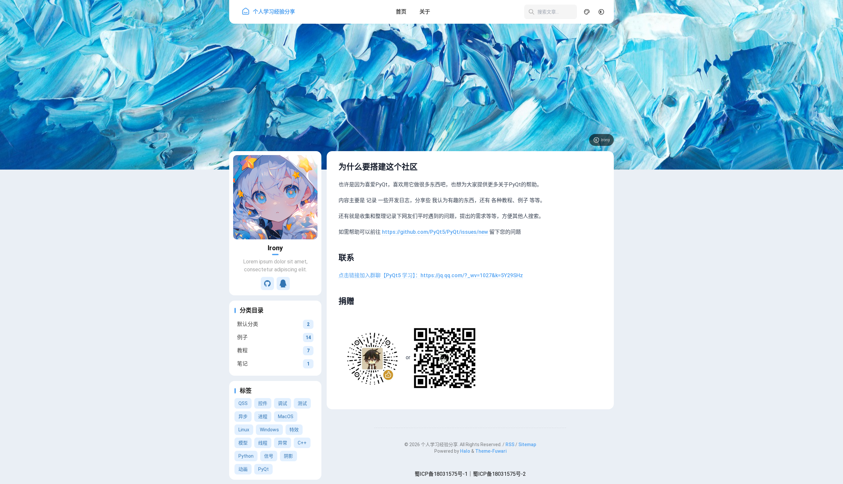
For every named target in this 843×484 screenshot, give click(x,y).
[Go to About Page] (275, 197)
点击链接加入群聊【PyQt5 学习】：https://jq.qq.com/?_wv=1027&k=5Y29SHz (431, 275)
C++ (302, 442)
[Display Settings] (587, 12)
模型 (243, 442)
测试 (302, 403)
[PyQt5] (267, 283)
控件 (262, 403)
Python (246, 456)
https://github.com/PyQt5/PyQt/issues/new (435, 232)
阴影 (288, 456)
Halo (465, 451)
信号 (268, 456)
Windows (269, 429)
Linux (243, 429)
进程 (262, 416)
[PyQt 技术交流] (283, 283)
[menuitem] (601, 12)
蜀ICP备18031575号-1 (441, 474)
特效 (294, 429)
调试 (282, 403)
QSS (243, 403)
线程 (262, 442)
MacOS (285, 416)
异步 (243, 416)
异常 (282, 442)
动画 (243, 469)
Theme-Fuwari (490, 451)
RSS (509, 444)
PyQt (263, 469)
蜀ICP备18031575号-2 (499, 474)
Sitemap (527, 444)
